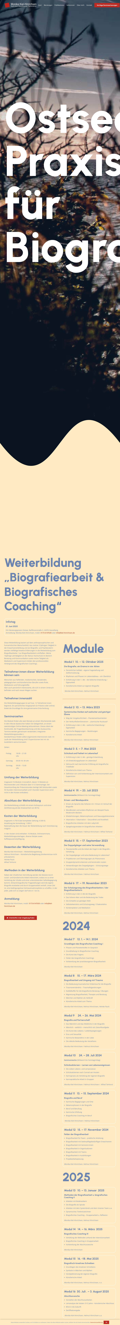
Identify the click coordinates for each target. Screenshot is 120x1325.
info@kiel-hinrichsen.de (65, 633)
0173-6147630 (46, 633)
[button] (53, 5)
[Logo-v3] (20, 5)
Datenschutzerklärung (96, 1322)
